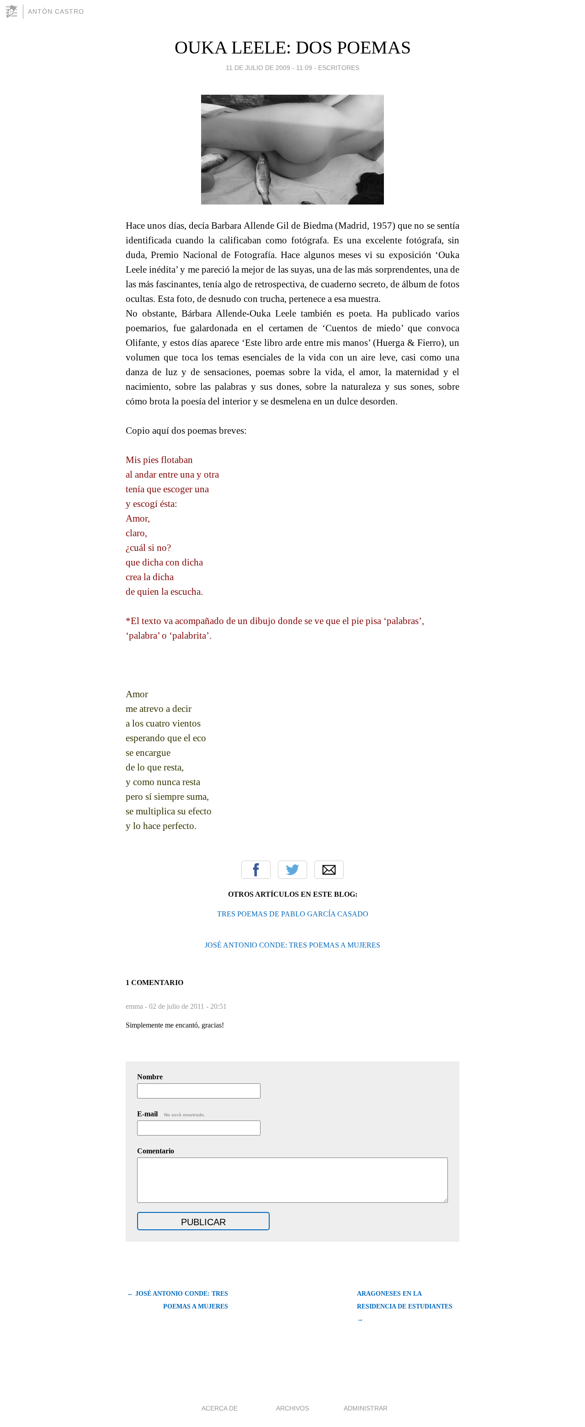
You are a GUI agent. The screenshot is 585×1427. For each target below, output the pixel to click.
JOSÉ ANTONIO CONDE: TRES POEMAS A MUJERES (292, 945)
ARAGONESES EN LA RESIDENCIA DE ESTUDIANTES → (404, 1306)
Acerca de (220, 1408)
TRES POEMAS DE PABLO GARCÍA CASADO (292, 914)
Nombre (150, 1077)
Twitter (292, 870)
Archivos (292, 1408)
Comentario (155, 1151)
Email (329, 870)
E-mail (171, 1114)
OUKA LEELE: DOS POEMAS (293, 47)
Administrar (366, 1408)
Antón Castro (56, 11)
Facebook (256, 870)
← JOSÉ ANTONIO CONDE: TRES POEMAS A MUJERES (177, 1300)
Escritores (338, 67)
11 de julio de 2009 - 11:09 (269, 67)
